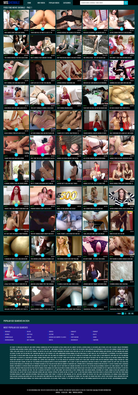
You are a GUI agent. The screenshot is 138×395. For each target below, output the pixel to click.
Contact (58, 392)
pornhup (95, 331)
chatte (95, 334)
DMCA (70, 392)
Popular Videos (54, 3)
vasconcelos (74, 340)
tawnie (95, 337)
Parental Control (77, 392)
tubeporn (95, 340)
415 (129, 313)
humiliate (73, 331)
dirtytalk (29, 334)
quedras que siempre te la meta (57, 337)
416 (132, 313)
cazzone (51, 334)
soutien (29, 337)
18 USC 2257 (64, 392)
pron (72, 334)
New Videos (41, 3)
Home (29, 3)
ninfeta (51, 340)
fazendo (7, 334)
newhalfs (7, 331)
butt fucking (30, 340)
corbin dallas (9, 337)
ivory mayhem (74, 337)
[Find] (126, 3)
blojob (29, 331)
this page (95, 390)
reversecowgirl (9, 340)
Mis (12, 2)
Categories (67, 3)
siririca (51, 331)
